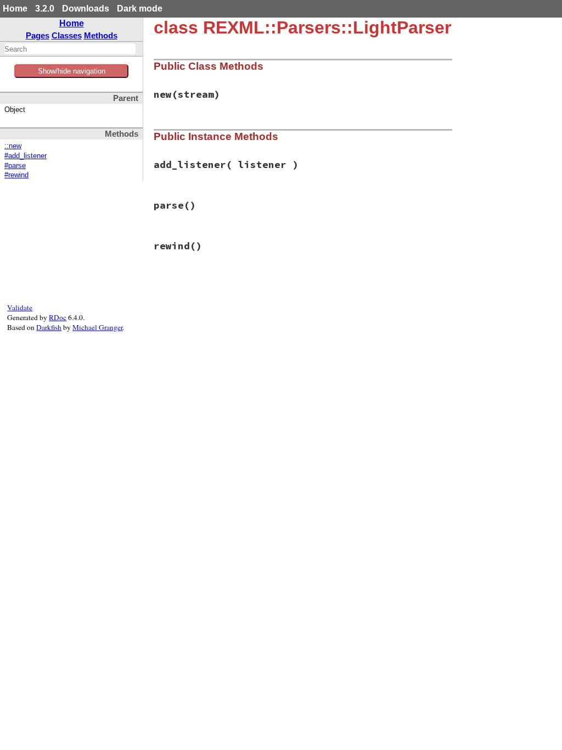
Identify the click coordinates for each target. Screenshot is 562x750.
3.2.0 (44, 8)
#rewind (16, 175)
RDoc (57, 317)
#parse (15, 166)
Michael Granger (97, 327)
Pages (37, 35)
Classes (67, 35)
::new (12, 146)
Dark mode (139, 8)
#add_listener (25, 156)
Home (15, 8)
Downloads (85, 8)
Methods (100, 35)
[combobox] (70, 48)
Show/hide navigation (71, 71)
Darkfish (48, 327)
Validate (19, 307)
